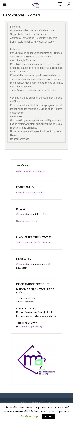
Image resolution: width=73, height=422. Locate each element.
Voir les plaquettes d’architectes (33, 242)
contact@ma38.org (32, 326)
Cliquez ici (21, 214)
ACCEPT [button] (48, 416)
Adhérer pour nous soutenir (31, 170)
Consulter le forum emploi (30, 192)
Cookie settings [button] (29, 416)
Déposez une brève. (26, 220)
